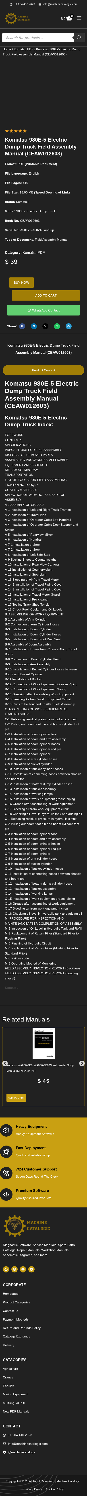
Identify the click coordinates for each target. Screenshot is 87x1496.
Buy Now (21, 282)
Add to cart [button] (16, 1097)
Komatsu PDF (23, 49)
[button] (22, 326)
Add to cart (46, 295)
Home (7, 49)
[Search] (79, 37)
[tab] (43, 370)
